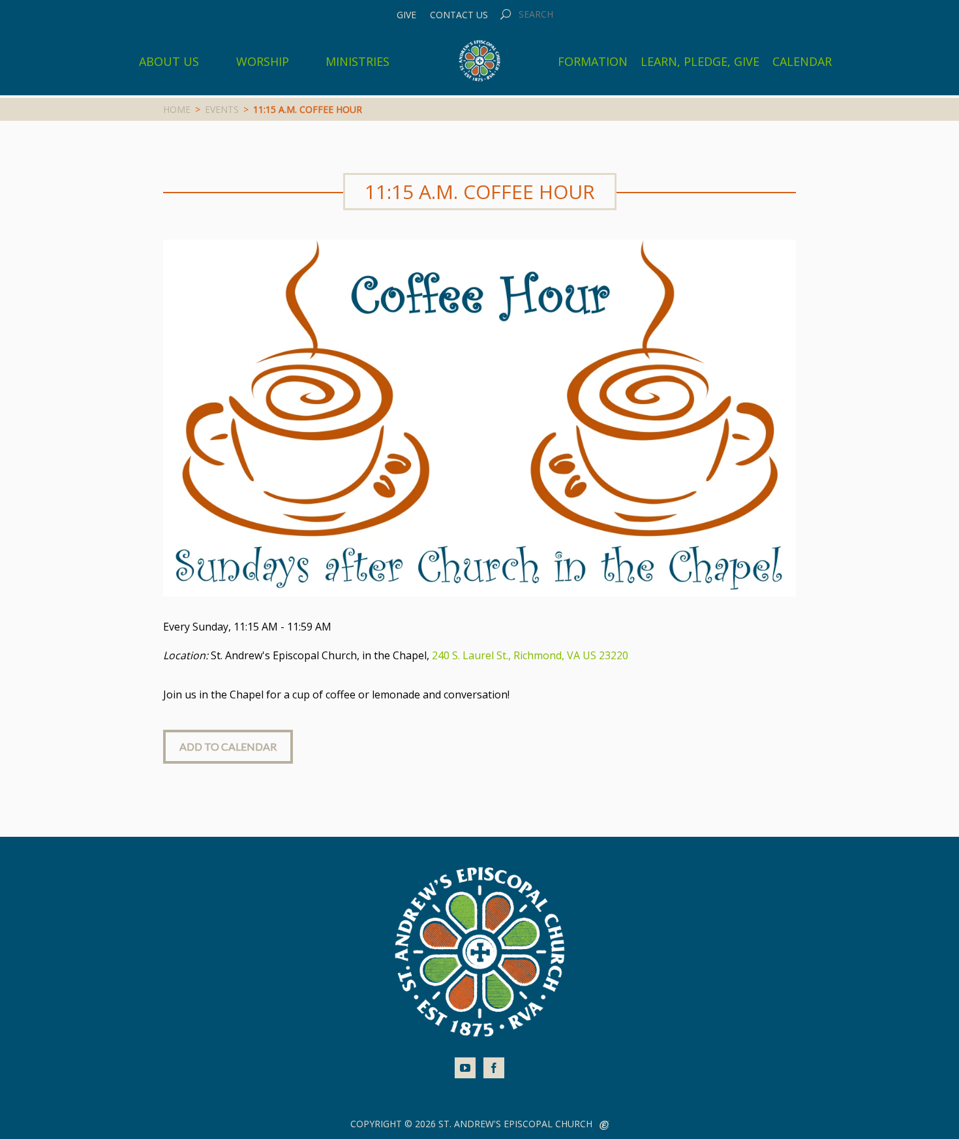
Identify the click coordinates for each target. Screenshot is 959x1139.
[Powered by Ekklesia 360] (604, 1125)
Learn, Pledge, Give (700, 61)
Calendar (802, 61)
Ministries (357, 61)
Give (406, 15)
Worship (262, 61)
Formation (593, 61)
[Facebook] (493, 1067)
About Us (169, 61)
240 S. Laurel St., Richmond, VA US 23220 (530, 655)
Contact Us (459, 15)
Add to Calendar (228, 746)
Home (176, 109)
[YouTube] (465, 1067)
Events (222, 109)
